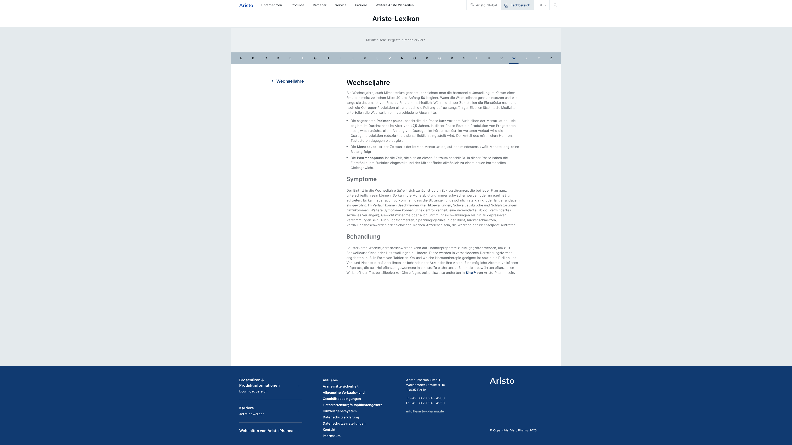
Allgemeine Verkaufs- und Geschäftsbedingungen (344, 395)
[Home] (246, 5)
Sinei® (471, 273)
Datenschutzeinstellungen (344, 423)
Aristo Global (486, 5)
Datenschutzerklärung (341, 417)
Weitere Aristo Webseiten (395, 5)
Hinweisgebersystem (340, 411)
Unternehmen (271, 5)
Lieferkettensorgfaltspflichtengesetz (352, 405)
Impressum (332, 436)
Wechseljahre (290, 81)
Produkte (297, 5)
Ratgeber (320, 5)
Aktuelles (330, 380)
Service (340, 5)
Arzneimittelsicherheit (340, 386)
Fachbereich (520, 5)
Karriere (361, 5)
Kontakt (329, 429)
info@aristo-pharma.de (425, 411)
